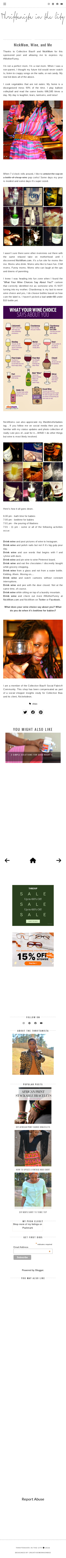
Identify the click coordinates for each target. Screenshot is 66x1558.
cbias (34, 704)
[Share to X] (25, 712)
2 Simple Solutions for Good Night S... (33, 754)
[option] (33, 748)
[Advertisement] (33, 813)
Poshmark (27, 1227)
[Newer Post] (7, 860)
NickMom (48, 51)
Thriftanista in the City (29, 1548)
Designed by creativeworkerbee (33, 1552)
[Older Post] (59, 860)
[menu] (4, 4)
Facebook (54, 599)
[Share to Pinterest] (40, 712)
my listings (33, 1224)
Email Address (32, 1247)
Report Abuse (33, 1499)
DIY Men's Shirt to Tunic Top (33, 1212)
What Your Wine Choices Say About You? (28, 282)
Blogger (39, 1270)
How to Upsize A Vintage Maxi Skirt (33, 1169)
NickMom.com (24, 260)
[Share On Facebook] (32, 712)
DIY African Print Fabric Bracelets (33, 1127)
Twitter (42, 599)
